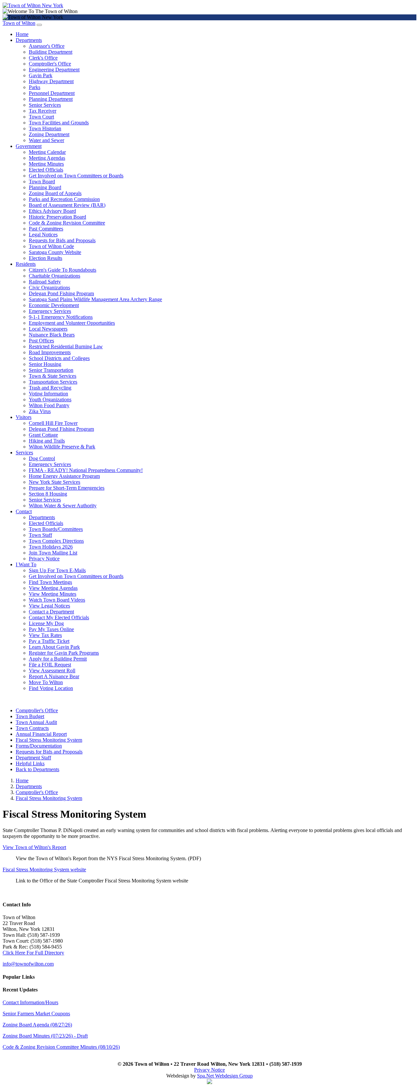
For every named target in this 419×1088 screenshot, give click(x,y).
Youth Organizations (50, 399)
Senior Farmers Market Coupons (36, 1013)
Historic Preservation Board (57, 217)
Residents (26, 264)
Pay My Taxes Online (51, 629)
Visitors (23, 417)
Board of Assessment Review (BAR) (67, 205)
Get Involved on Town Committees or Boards (76, 175)
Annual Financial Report (41, 734)
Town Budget (30, 716)
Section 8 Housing (48, 494)
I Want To (26, 564)
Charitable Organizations (54, 276)
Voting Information (48, 393)
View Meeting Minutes (52, 594)
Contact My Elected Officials (59, 617)
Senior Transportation (51, 370)
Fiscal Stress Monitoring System (49, 740)
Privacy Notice (44, 558)
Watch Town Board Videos (57, 600)
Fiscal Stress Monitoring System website (44, 869)
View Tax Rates (45, 635)
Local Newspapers (48, 329)
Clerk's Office (43, 58)
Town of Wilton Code (51, 246)
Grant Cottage (43, 435)
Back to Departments (37, 769)
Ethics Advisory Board (52, 211)
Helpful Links (30, 763)
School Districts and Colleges (59, 358)
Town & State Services (52, 376)
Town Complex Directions (56, 541)
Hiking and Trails (47, 441)
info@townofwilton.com (28, 964)
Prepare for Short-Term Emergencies (66, 488)
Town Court (41, 116)
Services (24, 452)
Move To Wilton (46, 682)
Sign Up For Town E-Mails (57, 570)
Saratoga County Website (55, 252)
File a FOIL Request (50, 664)
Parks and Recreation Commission (64, 199)
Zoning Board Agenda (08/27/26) (37, 1024)
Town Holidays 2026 (51, 547)
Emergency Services (50, 311)
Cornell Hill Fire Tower (53, 423)
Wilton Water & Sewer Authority (63, 505)
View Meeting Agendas (53, 588)
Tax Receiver (42, 111)
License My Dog (46, 623)
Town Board (42, 181)
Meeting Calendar (47, 152)
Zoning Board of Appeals (55, 193)
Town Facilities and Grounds (59, 122)
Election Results (45, 258)
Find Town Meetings (50, 582)
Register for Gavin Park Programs (64, 653)
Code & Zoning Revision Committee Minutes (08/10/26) (61, 1047)
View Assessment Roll (52, 670)
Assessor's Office (46, 46)
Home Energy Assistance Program (64, 476)
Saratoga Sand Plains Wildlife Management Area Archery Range (95, 299)
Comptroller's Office (50, 63)
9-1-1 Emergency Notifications (61, 317)
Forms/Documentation (39, 746)
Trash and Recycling (50, 387)
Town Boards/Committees (56, 529)
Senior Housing (45, 364)
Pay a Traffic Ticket (49, 641)
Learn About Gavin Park (54, 647)
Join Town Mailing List (53, 552)
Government (29, 146)
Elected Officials (46, 169)
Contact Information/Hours (30, 1002)
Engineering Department (54, 69)
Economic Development (54, 305)
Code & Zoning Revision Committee (67, 223)
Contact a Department (51, 611)
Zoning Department (49, 134)
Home (22, 34)
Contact (24, 511)
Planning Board (45, 187)
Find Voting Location (51, 688)
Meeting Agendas (47, 158)
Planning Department (51, 99)
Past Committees (46, 228)
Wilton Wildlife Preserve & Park (62, 446)
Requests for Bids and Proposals (62, 240)
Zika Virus (40, 411)
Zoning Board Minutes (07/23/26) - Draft (45, 1036)
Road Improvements (50, 352)
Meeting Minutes (46, 164)
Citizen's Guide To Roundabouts (62, 270)
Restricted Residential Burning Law (66, 346)
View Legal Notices (49, 605)
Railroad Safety (45, 281)
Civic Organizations (49, 287)
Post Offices (41, 340)
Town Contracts (32, 728)
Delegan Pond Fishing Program (61, 293)
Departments (29, 40)
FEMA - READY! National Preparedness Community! (86, 470)
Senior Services (45, 105)
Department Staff (33, 757)
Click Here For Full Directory (33, 952)
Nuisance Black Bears (52, 334)
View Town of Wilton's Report (34, 847)
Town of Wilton (19, 23)
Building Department (50, 52)
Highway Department (51, 81)
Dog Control (42, 458)
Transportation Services (53, 382)
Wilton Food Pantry (49, 405)
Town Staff (40, 535)
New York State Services (54, 482)
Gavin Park (40, 75)
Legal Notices (43, 234)
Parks (34, 87)
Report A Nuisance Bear (54, 676)
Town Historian (45, 128)
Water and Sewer (46, 140)
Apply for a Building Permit (58, 659)
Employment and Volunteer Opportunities (72, 323)
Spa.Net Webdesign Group (225, 1076)
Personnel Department (52, 93)
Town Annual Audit (36, 722)
